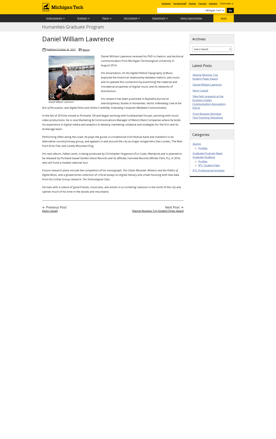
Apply (224, 18)
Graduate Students (204, 157)
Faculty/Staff (179, 3)
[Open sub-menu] (232, 3)
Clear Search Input (202, 10)
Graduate (82, 18)
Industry (213, 3)
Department (158, 18)
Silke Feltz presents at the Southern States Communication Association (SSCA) (209, 102)
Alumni (192, 3)
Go (230, 10)
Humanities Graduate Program (73, 27)
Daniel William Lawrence (207, 84)
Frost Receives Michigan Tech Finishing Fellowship (207, 115)
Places (105, 18)
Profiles (202, 148)
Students (166, 3)
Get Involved (130, 18)
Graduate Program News (207, 153)
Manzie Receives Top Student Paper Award (158, 211)
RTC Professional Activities (209, 170)
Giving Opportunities (191, 18)
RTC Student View (209, 165)
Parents (202, 3)
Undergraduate (54, 18)
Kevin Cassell (50, 211)
